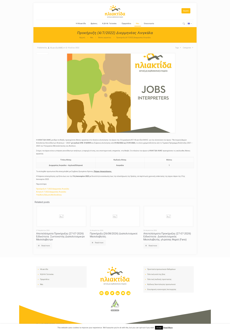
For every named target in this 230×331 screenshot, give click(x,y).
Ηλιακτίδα (44, 269)
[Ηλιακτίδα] (115, 11)
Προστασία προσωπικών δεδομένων (161, 269)
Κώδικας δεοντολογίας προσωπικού (161, 284)
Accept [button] (158, 328)
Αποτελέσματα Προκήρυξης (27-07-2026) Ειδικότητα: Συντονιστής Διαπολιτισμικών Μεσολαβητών (60, 236)
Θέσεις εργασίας (104, 37)
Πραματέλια (44, 279)
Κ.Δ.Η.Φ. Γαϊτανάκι (47, 274)
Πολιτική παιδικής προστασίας (159, 279)
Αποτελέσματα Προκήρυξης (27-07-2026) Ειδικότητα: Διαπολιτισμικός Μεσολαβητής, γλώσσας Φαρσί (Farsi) (167, 236)
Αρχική (82, 37)
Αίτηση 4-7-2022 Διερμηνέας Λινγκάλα (51, 192)
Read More (168, 328)
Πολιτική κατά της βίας (156, 274)
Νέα (91, 37)
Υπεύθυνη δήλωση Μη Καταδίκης (49, 195)
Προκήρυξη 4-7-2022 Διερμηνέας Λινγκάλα (52, 189)
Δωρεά (186, 11)
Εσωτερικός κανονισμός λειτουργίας (161, 289)
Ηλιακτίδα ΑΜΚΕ (56, 48)
